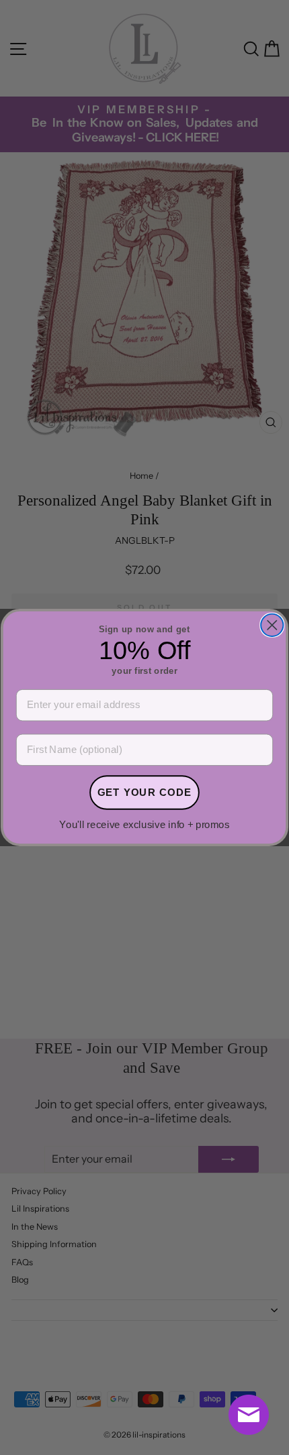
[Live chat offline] (249, 1415)
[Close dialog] (272, 625)
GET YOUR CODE (144, 792)
